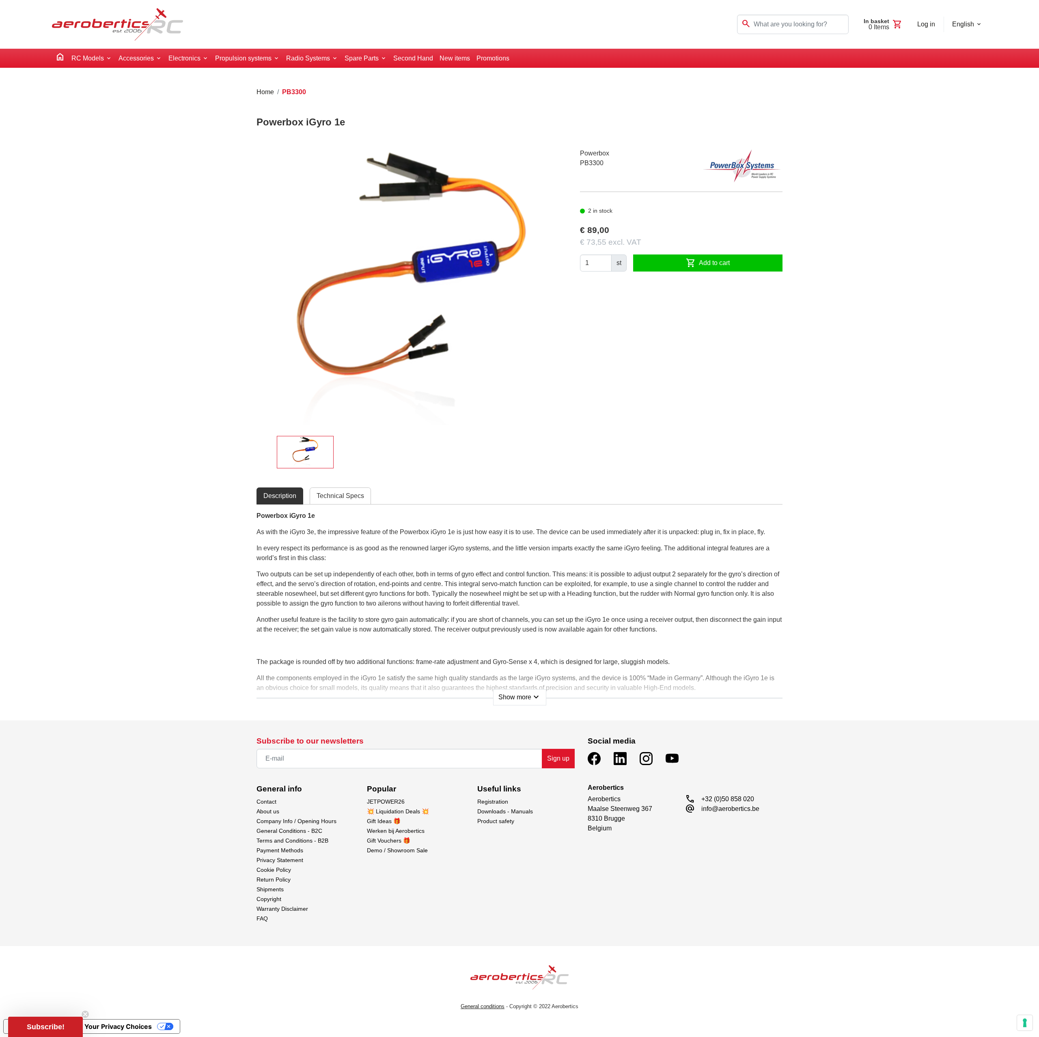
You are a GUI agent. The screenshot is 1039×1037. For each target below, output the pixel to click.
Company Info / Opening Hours (296, 821)
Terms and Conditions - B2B (292, 840)
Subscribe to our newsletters (310, 741)
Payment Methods (280, 850)
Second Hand (413, 58)
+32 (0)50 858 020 (727, 799)
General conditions (482, 1006)
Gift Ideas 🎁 (384, 821)
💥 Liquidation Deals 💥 (398, 811)
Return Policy (274, 879)
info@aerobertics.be (730, 808)
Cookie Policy (274, 870)
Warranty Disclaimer (282, 908)
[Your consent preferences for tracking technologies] (1025, 1023)
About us (268, 811)
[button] (45, 1027)
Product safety (495, 821)
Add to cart (708, 263)
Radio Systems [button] (308, 58)
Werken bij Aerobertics (396, 831)
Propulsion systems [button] (243, 58)
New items (455, 58)
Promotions (492, 58)
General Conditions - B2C (289, 831)
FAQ (262, 918)
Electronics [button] (184, 58)
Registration (492, 801)
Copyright (269, 899)
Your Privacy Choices (118, 1026)
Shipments (270, 889)
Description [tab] (279, 495)
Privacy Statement (280, 860)
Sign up (558, 758)
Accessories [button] (136, 58)
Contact (266, 801)
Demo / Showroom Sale (397, 850)
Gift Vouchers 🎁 (388, 840)
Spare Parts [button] (362, 58)
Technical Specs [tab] (340, 495)
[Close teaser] (85, 1014)
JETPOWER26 (386, 801)
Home (265, 91)
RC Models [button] (87, 58)
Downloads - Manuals (505, 811)
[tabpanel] (519, 605)
